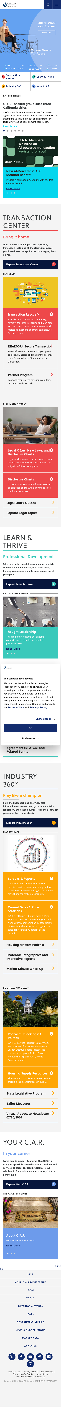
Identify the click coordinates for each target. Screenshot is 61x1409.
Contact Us (40, 1376)
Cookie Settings (46, 1371)
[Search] (48, 4)
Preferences (28, 738)
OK (30, 728)
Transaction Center (13, 77)
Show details (43, 718)
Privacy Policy (30, 1371)
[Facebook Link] (21, 1356)
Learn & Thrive (45, 76)
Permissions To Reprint (23, 1374)
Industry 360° (14, 86)
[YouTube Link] (30, 1356)
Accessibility (42, 1374)
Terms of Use (14, 1371)
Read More (10, 126)
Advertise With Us (24, 1376)
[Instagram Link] (30, 1363)
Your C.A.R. (43, 86)
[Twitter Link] (12, 1356)
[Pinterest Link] (39, 1356)
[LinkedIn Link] (49, 1356)
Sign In (46, 32)
